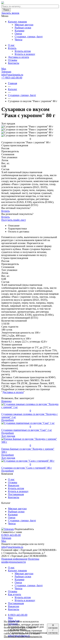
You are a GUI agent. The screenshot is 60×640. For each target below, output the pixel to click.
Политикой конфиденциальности (23, 636)
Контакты (13, 497)
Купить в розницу (18, 491)
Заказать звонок (10, 13)
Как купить (14, 594)
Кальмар (19, 579)
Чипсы (18, 588)
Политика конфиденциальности (20, 560)
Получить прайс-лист (13, 220)
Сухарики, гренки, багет (29, 585)
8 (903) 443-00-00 (11, 535)
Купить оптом (16, 488)
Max (3, 541)
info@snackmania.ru (12, 74)
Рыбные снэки (23, 576)
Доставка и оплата (13, 392)
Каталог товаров (17, 21)
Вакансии (13, 485)
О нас (11, 479)
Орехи (18, 582)
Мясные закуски (24, 573)
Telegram (6, 538)
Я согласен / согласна (53, 629)
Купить (5, 211)
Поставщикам (16, 494)
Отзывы (12, 482)
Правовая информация (14, 558)
